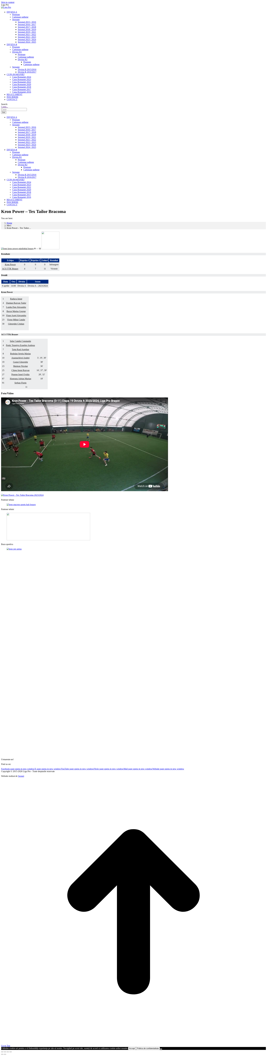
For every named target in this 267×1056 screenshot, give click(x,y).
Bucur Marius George (16, 311)
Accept (132, 1048)
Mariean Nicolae (20, 366)
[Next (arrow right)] (5, 1054)
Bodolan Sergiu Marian (20, 353)
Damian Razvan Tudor (16, 303)
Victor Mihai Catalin (16, 319)
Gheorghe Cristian (16, 324)
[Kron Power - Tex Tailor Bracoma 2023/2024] (22, 495)
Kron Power (10, 264)
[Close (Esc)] (2, 1051)
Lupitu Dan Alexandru (16, 307)
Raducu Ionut (16, 299)
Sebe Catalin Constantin (20, 341)
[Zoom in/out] (10, 1051)
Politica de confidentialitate (148, 1048)
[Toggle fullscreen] (8, 1051)
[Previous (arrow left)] (2, 1054)
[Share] (5, 1051)
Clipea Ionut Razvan (20, 370)
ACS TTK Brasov (10, 269)
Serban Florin (20, 383)
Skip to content (7, 2)
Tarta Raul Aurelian (20, 349)
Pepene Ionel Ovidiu (20, 374)
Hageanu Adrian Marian (20, 378)
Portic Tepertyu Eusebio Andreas (20, 345)
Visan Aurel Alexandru (16, 315)
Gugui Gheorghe (20, 362)
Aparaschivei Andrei (20, 358)
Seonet (21, 776)
